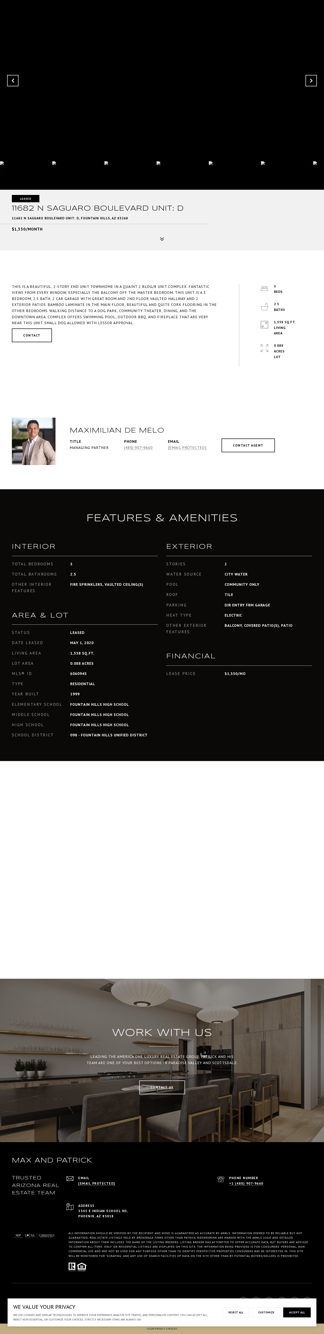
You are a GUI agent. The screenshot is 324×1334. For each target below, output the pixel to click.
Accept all (297, 1312)
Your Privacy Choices (162, 1328)
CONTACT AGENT (248, 445)
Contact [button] (32, 335)
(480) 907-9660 (138, 447)
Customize (266, 1312)
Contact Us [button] (162, 1087)
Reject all (235, 1312)
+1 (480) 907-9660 (246, 1183)
